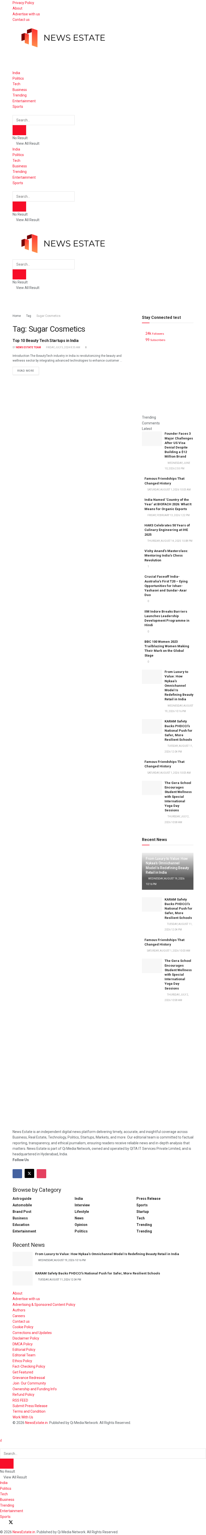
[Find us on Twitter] (29, 1173)
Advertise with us (26, 14)
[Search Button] (14, 112)
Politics (18, 78)
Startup (142, 1212)
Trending (20, 95)
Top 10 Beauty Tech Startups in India (45, 340)
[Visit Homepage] (63, 35)
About (17, 8)
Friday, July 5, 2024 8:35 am (62, 347)
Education (21, 1225)
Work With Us (23, 1417)
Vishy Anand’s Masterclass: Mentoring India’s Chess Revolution (166, 555)
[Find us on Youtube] (20, 1522)
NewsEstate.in (36, 1423)
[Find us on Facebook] (17, 1173)
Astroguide (22, 1199)
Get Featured (23, 1372)
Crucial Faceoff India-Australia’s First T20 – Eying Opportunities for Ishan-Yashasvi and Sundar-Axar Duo (166, 586)
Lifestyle (82, 1212)
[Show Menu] (14, 226)
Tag (28, 316)
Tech (16, 84)
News (79, 1218)
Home (17, 316)
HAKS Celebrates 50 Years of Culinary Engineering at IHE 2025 (167, 529)
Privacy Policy (23, 3)
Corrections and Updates (32, 1333)
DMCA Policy (23, 1344)
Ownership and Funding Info (35, 1389)
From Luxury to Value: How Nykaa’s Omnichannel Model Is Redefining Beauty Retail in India (179, 685)
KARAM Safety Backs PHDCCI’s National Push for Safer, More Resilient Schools (178, 730)
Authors (19, 1310)
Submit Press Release (30, 1406)
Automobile (22, 1205)
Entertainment (24, 101)
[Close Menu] (1, 1440)
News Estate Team (28, 347)
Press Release (148, 1199)
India (16, 73)
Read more (28, 369)
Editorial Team (24, 1355)
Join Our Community (29, 1383)
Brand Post (22, 1212)
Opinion (81, 1225)
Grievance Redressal (29, 1378)
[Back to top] (1, 1434)
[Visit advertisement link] (103, 59)
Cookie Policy (23, 1327)
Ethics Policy (22, 1361)
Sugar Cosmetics (48, 316)
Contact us (21, 20)
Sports (18, 107)
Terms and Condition (29, 1411)
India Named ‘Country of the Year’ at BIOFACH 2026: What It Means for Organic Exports (167, 504)
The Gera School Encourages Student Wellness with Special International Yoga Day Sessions (178, 796)
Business (20, 90)
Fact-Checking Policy (29, 1366)
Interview (82, 1205)
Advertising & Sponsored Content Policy (44, 1305)
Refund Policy (23, 1395)
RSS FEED (20, 1400)
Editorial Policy (24, 1350)
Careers (19, 1316)
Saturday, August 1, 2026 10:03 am (168, 950)
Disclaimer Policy (26, 1338)
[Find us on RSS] (28, 1522)
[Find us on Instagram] (41, 1173)
